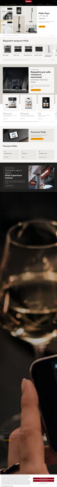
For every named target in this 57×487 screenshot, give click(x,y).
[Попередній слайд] (51, 35)
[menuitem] (6, 4)
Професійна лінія (49, 4)
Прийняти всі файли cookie (43, 478)
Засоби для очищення (29, 4)
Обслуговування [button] (40, 4)
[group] (11, 107)
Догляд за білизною (13, 4)
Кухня (6, 4)
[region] (28, 21)
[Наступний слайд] (53, 35)
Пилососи (21, 4)
